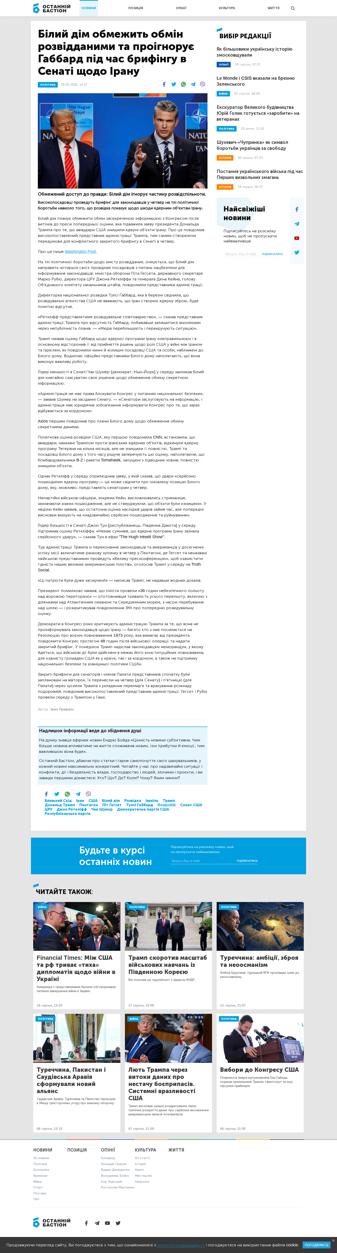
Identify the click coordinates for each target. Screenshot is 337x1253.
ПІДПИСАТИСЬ (272, 254)
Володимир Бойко (115, 1176)
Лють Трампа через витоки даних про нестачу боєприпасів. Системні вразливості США (161, 1084)
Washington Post (80, 251)
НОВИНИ (89, 8)
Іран (80, 800)
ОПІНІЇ (181, 8)
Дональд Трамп (60, 805)
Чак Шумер (102, 809)
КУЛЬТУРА (227, 8)
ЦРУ (48, 809)
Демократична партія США (143, 809)
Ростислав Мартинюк (118, 1187)
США (93, 800)
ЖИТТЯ (273, 8)
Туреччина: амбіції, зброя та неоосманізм (259, 961)
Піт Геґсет (112, 805)
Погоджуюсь (316, 1245)
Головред (108, 1158)
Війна (42, 907)
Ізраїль (152, 800)
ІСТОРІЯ (225, 157)
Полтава (39, 1193)
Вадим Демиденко (115, 1170)
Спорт (38, 1187)
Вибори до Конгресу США (259, 1069)
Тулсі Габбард (139, 805)
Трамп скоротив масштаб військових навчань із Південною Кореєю (167, 965)
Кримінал (40, 1176)
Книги (139, 1170)
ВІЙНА (223, 93)
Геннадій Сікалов (114, 1164)
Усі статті (142, 1158)
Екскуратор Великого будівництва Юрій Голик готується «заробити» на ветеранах (258, 113)
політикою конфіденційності (181, 1245)
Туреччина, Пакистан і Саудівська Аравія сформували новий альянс (71, 1080)
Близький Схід (58, 800)
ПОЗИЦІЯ (135, 8)
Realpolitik (166, 805)
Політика (137, 907)
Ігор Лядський (111, 1182)
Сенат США (191, 805)
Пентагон (88, 805)
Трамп (169, 800)
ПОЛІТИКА (47, 84)
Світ (36, 1199)
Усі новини (41, 1158)
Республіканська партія (67, 814)
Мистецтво (143, 1176)
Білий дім (111, 800)
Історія (140, 1164)
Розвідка (132, 800)
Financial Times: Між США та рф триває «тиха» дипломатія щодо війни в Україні (76, 968)
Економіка (41, 1170)
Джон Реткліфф (72, 809)
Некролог (142, 1182)
